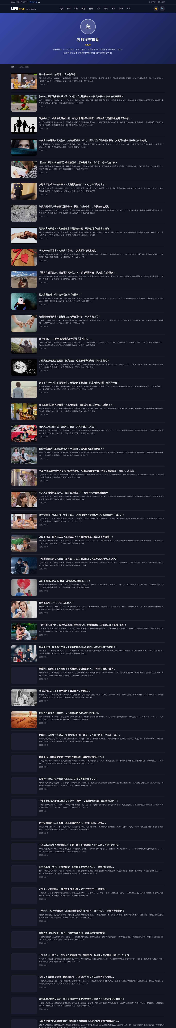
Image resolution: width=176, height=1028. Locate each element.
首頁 (61, 8)
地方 (113, 8)
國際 (121, 8)
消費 (98, 8)
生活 (76, 8)
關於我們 (152, 2)
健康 (83, 8)
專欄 (106, 8)
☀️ (156, 8)
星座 (128, 8)
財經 (91, 8)
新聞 (68, 8)
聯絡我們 (161, 2)
